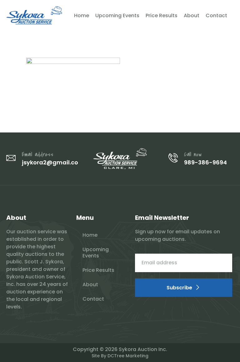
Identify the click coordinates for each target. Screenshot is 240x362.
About (191, 15)
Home (81, 15)
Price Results (162, 15)
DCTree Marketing (128, 356)
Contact (216, 15)
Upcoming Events (117, 15)
